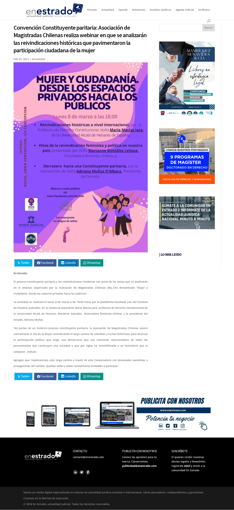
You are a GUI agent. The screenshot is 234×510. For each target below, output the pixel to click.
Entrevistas (138, 9)
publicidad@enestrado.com (139, 466)
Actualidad (107, 9)
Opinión (123, 9)
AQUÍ (187, 466)
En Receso (204, 9)
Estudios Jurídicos (160, 9)
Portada (92, 9)
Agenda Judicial (185, 9)
